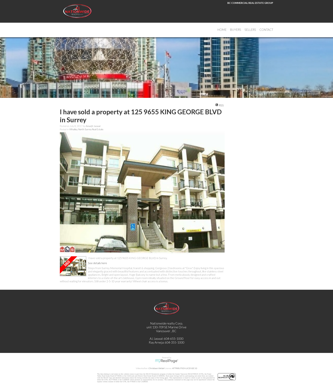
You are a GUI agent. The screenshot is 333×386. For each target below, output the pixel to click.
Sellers (250, 30)
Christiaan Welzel (156, 368)
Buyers (235, 30)
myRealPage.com (166, 361)
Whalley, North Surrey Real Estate (86, 129)
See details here (97, 263)
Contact (266, 30)
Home (222, 30)
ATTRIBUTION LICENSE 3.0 (184, 368)
